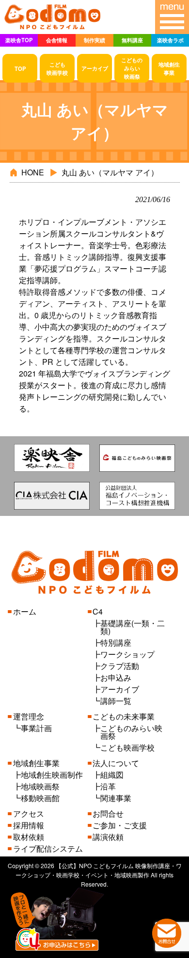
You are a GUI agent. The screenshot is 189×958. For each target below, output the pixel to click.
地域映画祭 (40, 786)
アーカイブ (94, 68)
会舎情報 (56, 40)
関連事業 (115, 798)
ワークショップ (127, 654)
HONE (32, 172)
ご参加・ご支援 (120, 825)
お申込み (115, 677)
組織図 (112, 774)
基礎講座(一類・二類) (132, 626)
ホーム (24, 611)
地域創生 (169, 68)
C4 (98, 611)
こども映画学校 (127, 747)
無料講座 (132, 40)
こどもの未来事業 (124, 716)
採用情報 (28, 825)
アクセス (28, 813)
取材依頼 (28, 836)
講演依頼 (108, 836)
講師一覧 (115, 700)
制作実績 (94, 40)
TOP (20, 68)
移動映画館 (40, 798)
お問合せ (108, 813)
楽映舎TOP (18, 40)
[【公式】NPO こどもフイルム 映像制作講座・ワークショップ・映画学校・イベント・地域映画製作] (52, 28)
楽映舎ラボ (170, 40)
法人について (116, 763)
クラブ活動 (119, 665)
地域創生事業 (36, 763)
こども (57, 68)
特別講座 (115, 642)
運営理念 (28, 716)
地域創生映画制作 (52, 774)
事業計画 (36, 728)
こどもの (131, 68)
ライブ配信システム (48, 848)
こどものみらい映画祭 (131, 731)
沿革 (108, 786)
